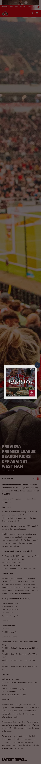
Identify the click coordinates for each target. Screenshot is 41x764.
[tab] (37, 365)
